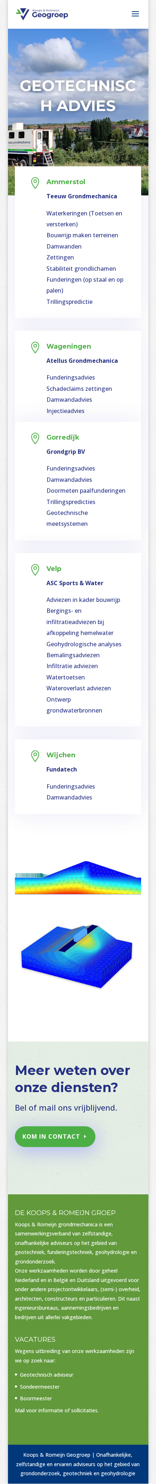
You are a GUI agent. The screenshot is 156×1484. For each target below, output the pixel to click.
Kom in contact (51, 1136)
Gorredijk (62, 437)
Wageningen (68, 346)
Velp (53, 569)
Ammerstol (65, 182)
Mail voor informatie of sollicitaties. (57, 1410)
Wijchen (60, 755)
